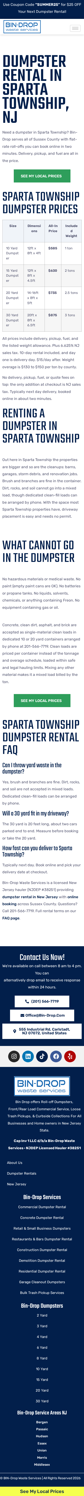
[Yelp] (70, 1056)
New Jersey (16, 1184)
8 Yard (42, 1358)
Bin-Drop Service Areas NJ (42, 1413)
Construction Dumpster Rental (42, 1250)
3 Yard (42, 1326)
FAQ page (10, 918)
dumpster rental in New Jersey (30, 897)
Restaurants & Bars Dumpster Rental (42, 1239)
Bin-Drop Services (42, 1197)
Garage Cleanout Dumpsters (42, 1282)
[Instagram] (14, 1056)
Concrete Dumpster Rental (42, 1218)
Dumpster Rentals (21, 1173)
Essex (42, 1443)
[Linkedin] (28, 1056)
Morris (42, 1458)
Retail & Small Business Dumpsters (42, 1228)
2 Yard (42, 1315)
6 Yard (42, 1347)
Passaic (42, 1429)
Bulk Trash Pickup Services (42, 1293)
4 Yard (42, 1337)
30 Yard (42, 1401)
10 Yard (42, 1369)
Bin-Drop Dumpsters (42, 1306)
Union (42, 1450)
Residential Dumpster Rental (42, 1271)
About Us (14, 1163)
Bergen (42, 1422)
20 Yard (42, 1390)
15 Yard (42, 1380)
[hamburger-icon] (75, 28)
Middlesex (42, 1465)
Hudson (42, 1436)
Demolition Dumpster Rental (42, 1261)
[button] (42, 1031)
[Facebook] (56, 1056)
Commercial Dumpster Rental (42, 1207)
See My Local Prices (42, 1491)
